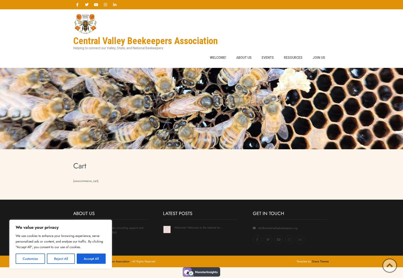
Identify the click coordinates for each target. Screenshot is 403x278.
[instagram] (105, 4)
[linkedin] (115, 4)
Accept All (91, 258)
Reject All (61, 258)
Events (268, 57)
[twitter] (87, 4)
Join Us (319, 57)
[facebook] (77, 4)
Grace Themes (320, 261)
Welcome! (218, 57)
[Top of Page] (389, 265)
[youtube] (96, 4)
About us (244, 57)
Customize (30, 258)
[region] (60, 244)
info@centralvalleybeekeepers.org (278, 228)
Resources (293, 57)
